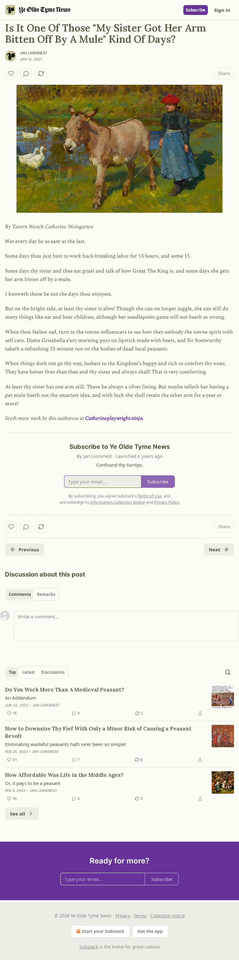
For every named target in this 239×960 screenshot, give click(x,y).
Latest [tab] (28, 672)
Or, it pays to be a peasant (32, 783)
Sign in (222, 10)
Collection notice (167, 916)
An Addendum (20, 698)
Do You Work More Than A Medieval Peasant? (64, 689)
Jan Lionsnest (34, 53)
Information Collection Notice (117, 502)
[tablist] (32, 594)
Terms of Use (150, 496)
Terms (140, 916)
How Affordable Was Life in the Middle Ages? (64, 775)
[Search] (228, 672)
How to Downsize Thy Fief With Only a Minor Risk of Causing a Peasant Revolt (98, 732)
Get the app (150, 931)
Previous (29, 549)
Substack (88, 947)
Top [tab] (12, 672)
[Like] (11, 73)
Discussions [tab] (52, 672)
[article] (119, 701)
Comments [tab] (20, 594)
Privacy (122, 916)
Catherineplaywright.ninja (114, 418)
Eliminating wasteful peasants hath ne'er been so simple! (65, 744)
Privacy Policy (166, 502)
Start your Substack (103, 931)
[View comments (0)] (26, 73)
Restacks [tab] (46, 594)
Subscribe (195, 10)
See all (17, 813)
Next (214, 549)
